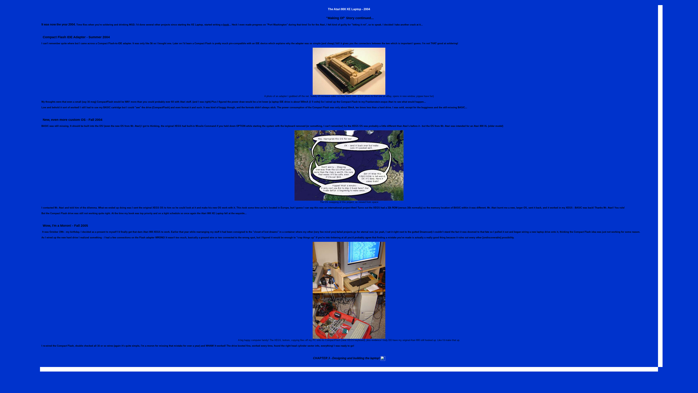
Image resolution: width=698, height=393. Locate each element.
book (226, 24)
